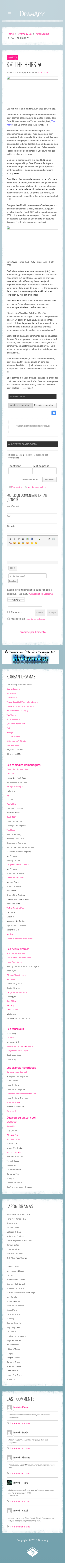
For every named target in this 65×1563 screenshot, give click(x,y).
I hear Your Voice (14, 962)
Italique (14, 539)
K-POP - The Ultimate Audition (20, 1046)
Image (28, 539)
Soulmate (11, 979)
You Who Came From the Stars (20, 706)
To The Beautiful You (15, 908)
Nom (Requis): (13, 506)
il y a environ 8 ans (20, 1501)
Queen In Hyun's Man (16, 724)
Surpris (23, 543)
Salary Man (11, 1126)
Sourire (14, 543)
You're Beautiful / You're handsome (22, 702)
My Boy (10, 934)
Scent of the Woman (16, 953)
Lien (23, 539)
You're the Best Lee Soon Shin (20, 938)
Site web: (11, 526)
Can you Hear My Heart (17, 992)
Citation (49, 539)
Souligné (19, 539)
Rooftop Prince (13, 719)
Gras (10, 539)
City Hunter (12, 1122)
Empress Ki (11, 1111)
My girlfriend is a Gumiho (18, 865)
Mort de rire (19, 543)
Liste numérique (40, 539)
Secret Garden (13, 689)
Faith (9, 728)
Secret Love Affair (14, 1152)
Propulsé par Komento (33, 632)
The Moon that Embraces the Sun (21, 1094)
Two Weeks (11, 715)
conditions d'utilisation (36, 619)
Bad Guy (10, 1005)
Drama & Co (25, 33)
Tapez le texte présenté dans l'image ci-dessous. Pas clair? (30, 591)
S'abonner (16, 612)
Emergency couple (15, 786)
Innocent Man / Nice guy (17, 710)
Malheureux (32, 543)
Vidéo (32, 539)
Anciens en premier (19, 405)
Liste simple (36, 539)
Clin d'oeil (36, 543)
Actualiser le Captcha (41, 593)
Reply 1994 (11, 817)
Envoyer (52, 612)
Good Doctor (12, 1010)
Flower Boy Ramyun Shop (18, 769)
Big (8, 795)
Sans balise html (10, 543)
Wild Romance (13, 745)
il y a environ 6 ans (20, 1423)
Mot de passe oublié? (37, 487)
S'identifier (49, 479)
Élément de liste (45, 539)
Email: (9, 516)
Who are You (12, 1135)
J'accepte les (18, 618)
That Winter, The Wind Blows (19, 957)
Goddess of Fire (13, 1102)
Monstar (10, 1037)
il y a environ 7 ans (20, 1448)
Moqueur (28, 543)
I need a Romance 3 (15, 878)
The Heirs (11, 830)
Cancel (39, 612)
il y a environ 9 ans (20, 1526)
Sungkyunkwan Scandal (17, 1072)
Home (10, 33)
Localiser (13, 581)
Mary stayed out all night (17, 1050)
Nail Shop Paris (13, 1139)
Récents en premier (43, 405)
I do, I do (10, 773)
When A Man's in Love (16, 975)
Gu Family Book (13, 737)
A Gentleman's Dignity (16, 741)
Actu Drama (42, 33)
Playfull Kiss (11, 804)
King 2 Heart (12, 1001)
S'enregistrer (17, 487)
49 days (10, 732)
